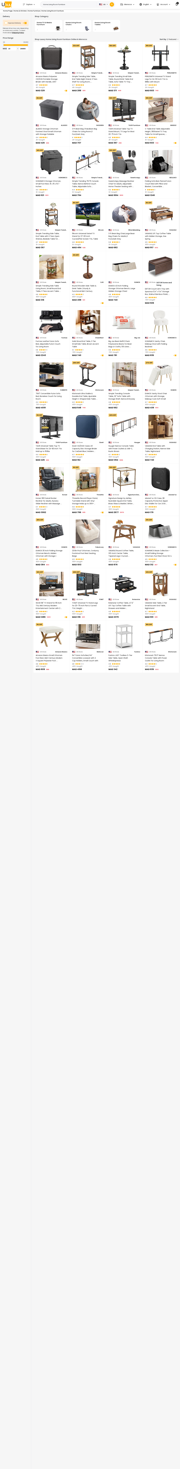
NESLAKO (172, 178)
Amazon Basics (61, 73)
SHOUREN (100, 125)
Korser (64, 495)
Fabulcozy (99, 547)
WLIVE (65, 599)
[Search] (112, 4)
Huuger (137, 442)
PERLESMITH (171, 73)
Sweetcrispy (135, 178)
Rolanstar (136, 599)
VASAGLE (172, 230)
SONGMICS (63, 178)
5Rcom (101, 230)
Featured (172, 39)
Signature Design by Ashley (134, 495)
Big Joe (137, 338)
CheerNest (99, 338)
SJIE (102, 282)
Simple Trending (97, 73)
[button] (127, 4)
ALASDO (64, 125)
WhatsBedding (134, 230)
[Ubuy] (7, 4)
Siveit (101, 442)
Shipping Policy (18, 33)
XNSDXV (173, 125)
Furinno (137, 652)
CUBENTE (63, 390)
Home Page (7, 11)
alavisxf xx (172, 495)
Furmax (64, 338)
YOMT (101, 599)
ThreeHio (100, 495)
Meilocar (100, 652)
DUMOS (137, 282)
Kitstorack (99, 390)
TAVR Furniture (134, 125)
